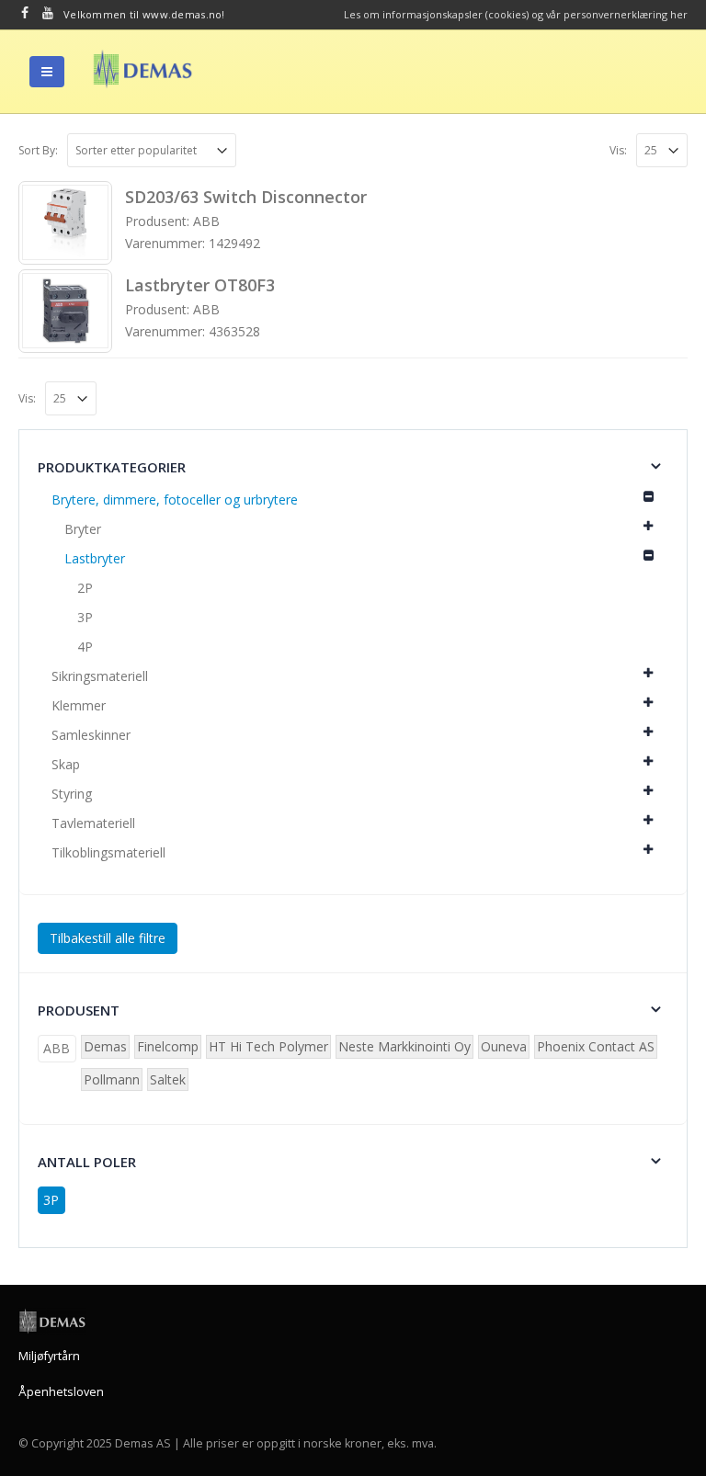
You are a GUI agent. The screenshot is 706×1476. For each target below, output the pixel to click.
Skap (65, 764)
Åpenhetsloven (61, 1392)
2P (85, 587)
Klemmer (78, 705)
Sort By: (38, 150)
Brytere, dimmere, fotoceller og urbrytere (174, 499)
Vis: (618, 150)
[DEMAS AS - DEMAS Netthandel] (142, 69)
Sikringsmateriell (99, 676)
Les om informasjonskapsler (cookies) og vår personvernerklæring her (516, 14)
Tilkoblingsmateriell (108, 852)
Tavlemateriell (93, 823)
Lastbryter (94, 558)
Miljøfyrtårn (49, 1356)
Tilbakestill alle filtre (107, 938)
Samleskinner (91, 735)
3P (85, 617)
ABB (56, 1048)
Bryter (82, 529)
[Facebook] (25, 13)
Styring (71, 793)
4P (85, 646)
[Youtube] (48, 13)
